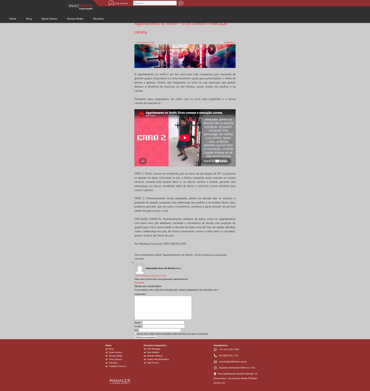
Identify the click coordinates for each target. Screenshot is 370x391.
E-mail (138, 326)
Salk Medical (153, 352)
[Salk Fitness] (80, 7)
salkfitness (229, 42)
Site (136, 330)
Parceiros (98, 18)
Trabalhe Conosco (117, 366)
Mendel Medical (154, 355)
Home (12, 18)
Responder (139, 282)
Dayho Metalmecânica (158, 359)
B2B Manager (153, 348)
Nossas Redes (75, 18)
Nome (138, 322)
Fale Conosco (115, 359)
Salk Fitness (153, 362)
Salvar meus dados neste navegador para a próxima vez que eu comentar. (172, 333)
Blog (29, 18)
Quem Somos (49, 18)
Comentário (140, 294)
